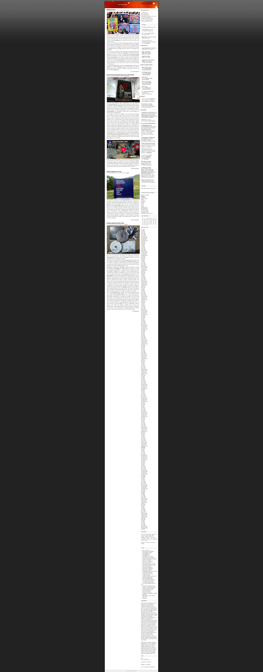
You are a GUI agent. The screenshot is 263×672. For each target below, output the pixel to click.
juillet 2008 (143, 491)
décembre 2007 (144, 498)
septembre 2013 (144, 416)
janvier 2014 (143, 411)
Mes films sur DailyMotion (147, 561)
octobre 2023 (143, 269)
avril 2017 (143, 364)
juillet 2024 (143, 257)
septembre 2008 (144, 488)
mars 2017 (143, 366)
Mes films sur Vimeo (146, 562)
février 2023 (143, 278)
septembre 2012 (144, 431)
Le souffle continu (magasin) (148, 582)
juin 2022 (143, 288)
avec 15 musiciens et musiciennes (148, 126)
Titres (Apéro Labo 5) (146, 72)
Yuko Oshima (114, 292)
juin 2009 (143, 477)
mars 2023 (143, 277)
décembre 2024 (144, 251)
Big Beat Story (111, 9)
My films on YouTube (146, 560)
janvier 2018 (143, 353)
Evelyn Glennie (113, 104)
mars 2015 (143, 394)
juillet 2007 (143, 504)
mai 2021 (143, 304)
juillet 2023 (143, 272)
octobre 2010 (143, 458)
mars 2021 (143, 307)
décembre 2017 (144, 354)
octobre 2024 (143, 254)
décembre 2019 (144, 325)
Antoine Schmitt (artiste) (147, 572)
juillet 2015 (143, 389)
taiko (137, 299)
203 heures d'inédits (152, 36)
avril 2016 (143, 379)
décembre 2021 (144, 296)
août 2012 (143, 432)
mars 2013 (143, 423)
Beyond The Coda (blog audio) (148, 585)
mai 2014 (143, 406)
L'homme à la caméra (145, 173)
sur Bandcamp (149, 165)
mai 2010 (143, 464)
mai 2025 (143, 245)
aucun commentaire (135, 71)
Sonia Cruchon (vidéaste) (147, 567)
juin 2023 (143, 273)
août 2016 (143, 374)
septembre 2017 (144, 358)
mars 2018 (143, 351)
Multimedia (143, 197)
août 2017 (143, 359)
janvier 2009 (143, 483)
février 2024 (143, 264)
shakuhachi (125, 286)
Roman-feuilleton (144, 208)
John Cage (126, 274)
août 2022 (143, 286)
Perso (142, 204)
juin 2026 (143, 229)
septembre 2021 (144, 299)
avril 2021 (143, 305)
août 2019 (143, 330)
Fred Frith (120, 105)
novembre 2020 (144, 311)
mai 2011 (143, 450)
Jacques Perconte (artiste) (147, 573)
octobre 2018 (143, 342)
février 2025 (143, 249)
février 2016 (143, 381)
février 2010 (143, 467)
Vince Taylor (116, 65)
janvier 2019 (143, 338)
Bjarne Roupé (117, 205)
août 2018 (143, 345)
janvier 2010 (143, 469)
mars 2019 (143, 336)
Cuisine (142, 203)
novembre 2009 (144, 471)
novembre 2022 (144, 282)
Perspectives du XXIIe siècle (149, 137)
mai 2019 (143, 334)
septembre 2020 (144, 314)
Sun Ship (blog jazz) (146, 590)
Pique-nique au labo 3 (147, 149)
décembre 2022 (144, 281)
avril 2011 (143, 451)
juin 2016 (143, 377)
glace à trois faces (145, 174)
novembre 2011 (144, 443)
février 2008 (143, 497)
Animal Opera (147, 56)
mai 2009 (143, 478)
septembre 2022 (144, 284)
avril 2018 (143, 350)
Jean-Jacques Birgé (122, 4)
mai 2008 (143, 493)
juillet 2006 (143, 519)
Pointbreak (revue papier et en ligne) (149, 593)
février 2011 (143, 454)
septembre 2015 (144, 388)
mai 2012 (143, 435)
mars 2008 (143, 496)
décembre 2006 (144, 513)
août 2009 (143, 475)
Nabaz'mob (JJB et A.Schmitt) (148, 557)
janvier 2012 (143, 440)
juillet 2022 (143, 287)
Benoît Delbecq (110, 275)
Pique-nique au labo (150, 143)
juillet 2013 (143, 418)
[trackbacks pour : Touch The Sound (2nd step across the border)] (138, 168)
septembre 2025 (144, 240)
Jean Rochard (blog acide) (147, 589)
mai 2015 (143, 391)
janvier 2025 (143, 250)
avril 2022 (143, 291)
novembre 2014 (144, 399)
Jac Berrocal (125, 52)
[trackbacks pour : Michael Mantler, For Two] (138, 219)
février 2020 (143, 322)
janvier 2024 (143, 265)
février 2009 (143, 482)
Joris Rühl (122, 267)
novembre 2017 (144, 356)
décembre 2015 (144, 384)
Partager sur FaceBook (145, 664)
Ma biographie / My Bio (147, 552)
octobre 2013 (143, 415)
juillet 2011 (143, 448)
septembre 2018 (144, 343)
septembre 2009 (144, 474)
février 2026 (143, 234)
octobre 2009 (143, 472)
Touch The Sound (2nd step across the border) (120, 75)
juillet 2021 (143, 302)
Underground (152, 98)
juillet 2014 (143, 404)
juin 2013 (143, 420)
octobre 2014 (143, 400)
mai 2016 (143, 378)
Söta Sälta (144, 596)
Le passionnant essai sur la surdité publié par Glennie (117, 133)
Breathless (120, 66)
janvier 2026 (143, 235)
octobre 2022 (143, 283)
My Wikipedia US (145, 555)
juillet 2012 (143, 433)
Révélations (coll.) (144, 209)
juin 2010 (143, 463)
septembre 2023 (144, 270)
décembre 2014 (144, 397)
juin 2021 (143, 303)
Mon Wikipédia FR (146, 554)
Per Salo (120, 202)
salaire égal (143, 171)
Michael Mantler (126, 199)
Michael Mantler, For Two (114, 171)
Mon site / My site (146, 550)
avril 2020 (143, 320)
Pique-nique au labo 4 (146, 52)
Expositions (143, 201)
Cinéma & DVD (144, 198)
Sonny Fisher (129, 65)
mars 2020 (143, 321)
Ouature (126, 257)
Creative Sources (120, 293)
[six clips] (140, 117)
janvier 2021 (143, 309)
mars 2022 (143, 292)
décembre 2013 (144, 412)
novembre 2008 (144, 486)
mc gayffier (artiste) (146, 574)
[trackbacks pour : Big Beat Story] (138, 71)
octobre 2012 (143, 429)
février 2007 (143, 510)
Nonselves (143, 119)
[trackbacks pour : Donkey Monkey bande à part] (138, 311)
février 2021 (143, 308)
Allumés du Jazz (144, 207)
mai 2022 (143, 289)
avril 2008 (143, 494)
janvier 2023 (143, 280)
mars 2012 (143, 438)
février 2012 (143, 439)
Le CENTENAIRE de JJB (146, 125)
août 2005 (143, 529)
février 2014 (143, 410)
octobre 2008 (143, 487)
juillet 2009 (143, 476)
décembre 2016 (144, 369)
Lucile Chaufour (121, 59)
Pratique (142, 202)
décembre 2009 (144, 470)
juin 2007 (143, 505)
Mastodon (153, 666)
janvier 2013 (143, 426)
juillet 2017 (143, 361)
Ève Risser (109, 267)
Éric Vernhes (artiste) (146, 566)
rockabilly (110, 48)
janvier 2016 (143, 383)
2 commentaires (135, 311)
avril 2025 (143, 246)
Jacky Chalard (114, 57)
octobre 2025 (143, 239)
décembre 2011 (144, 442)
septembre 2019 (144, 329)
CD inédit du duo (147, 179)
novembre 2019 (144, 326)
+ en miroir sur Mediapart (146, 17)
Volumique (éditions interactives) (148, 563)
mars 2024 (143, 262)
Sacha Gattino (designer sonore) (148, 565)
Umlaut (111, 269)
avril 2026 (143, 232)
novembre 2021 (144, 297)
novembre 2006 (144, 514)
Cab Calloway (117, 40)
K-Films (137, 160)
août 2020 (143, 315)
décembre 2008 (144, 485)
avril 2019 (143, 335)
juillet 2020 (143, 316)
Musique (127, 10)
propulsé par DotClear (131, 670)
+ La (151, 173)
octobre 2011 (143, 444)
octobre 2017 (143, 357)
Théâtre (142, 199)
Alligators (109, 66)
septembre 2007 (144, 502)
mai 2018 (143, 348)
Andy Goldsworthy (110, 111)
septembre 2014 (144, 401)
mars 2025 (143, 248)
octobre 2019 (143, 327)
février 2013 (143, 424)
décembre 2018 (144, 340)
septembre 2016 (144, 373)
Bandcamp (149, 146)
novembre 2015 (144, 385)
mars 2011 (143, 453)
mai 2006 (143, 521)
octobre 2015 (143, 386)
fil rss (142, 658)
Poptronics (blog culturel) (147, 577)
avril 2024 (143, 261)
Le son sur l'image (144, 210)
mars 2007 (143, 509)
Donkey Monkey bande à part (115, 223)
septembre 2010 (144, 459)
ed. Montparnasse (114, 69)
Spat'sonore (144, 598)
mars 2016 (143, 380)
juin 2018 (143, 347)
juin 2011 (143, 449)
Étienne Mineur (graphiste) (147, 568)
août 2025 (143, 242)
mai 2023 (143, 275)
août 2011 (143, 447)
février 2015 (143, 395)
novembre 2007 (144, 499)
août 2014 (143, 402)
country (120, 48)
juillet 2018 (143, 346)
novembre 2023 (144, 267)
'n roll (136, 44)
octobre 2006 (143, 515)
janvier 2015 (143, 396)
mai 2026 (143, 230)
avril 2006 (143, 523)
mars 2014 (143, 408)
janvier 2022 (143, 294)
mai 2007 (143, 507)
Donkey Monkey (110, 257)
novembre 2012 (144, 428)
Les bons (151, 171)
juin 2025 (143, 244)
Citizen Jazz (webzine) (146, 592)
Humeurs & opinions (145, 195)
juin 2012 (143, 434)
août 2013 (143, 417)
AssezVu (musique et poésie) (148, 588)
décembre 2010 (144, 455)
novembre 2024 (144, 253)
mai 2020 (143, 319)
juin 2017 (143, 362)
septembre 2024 (144, 255)
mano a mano (128, 260)
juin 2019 (143, 332)
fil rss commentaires (145, 659)
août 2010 (143, 460)
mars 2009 (143, 481)
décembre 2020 (144, 310)
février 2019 (143, 337)
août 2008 (143, 490)
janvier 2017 (143, 368)
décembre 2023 (144, 266)
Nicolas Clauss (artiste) (147, 569)
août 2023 (143, 271)
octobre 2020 (143, 313)
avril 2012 (143, 437)
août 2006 (143, 518)
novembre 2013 (144, 413)
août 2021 (143, 300)
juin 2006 (143, 520)
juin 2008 (143, 492)
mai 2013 (143, 421)
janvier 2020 (143, 324)
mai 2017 (143, 363)
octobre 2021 (143, 298)
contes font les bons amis (146, 172)
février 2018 (143, 352)
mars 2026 (143, 233)
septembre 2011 (144, 445)
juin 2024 (143, 259)
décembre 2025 (144, 237)
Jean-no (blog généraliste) (147, 578)
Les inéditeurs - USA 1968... (148, 556)
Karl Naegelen (117, 268)
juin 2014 (143, 405)
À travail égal (151, 169)
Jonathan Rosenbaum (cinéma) (148, 576)
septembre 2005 (144, 528)
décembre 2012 (144, 427)
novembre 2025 (144, 238)
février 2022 (143, 293)
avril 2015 (143, 393)
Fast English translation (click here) (148, 27)
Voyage (142, 206)
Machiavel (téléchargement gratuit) (149, 558)
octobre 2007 (143, 501)
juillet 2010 (143, 461)
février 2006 (143, 525)
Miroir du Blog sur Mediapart (148, 551)
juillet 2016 (143, 375)
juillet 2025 (143, 243)
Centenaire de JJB (144, 212)
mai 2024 (143, 260)
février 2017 (143, 367)
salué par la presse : (147, 129)
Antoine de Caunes (135, 54)
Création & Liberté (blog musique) (149, 587)
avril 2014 (143, 407)
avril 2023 (143, 276)
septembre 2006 (144, 517)
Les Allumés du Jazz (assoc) (148, 581)
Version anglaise (145, 101)
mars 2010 (143, 466)
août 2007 (143, 503)
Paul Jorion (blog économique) (148, 579)
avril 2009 (143, 480)
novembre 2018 (144, 341)
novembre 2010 (144, 456)
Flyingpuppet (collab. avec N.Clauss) (149, 571)
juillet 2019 (143, 331)
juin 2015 (143, 390)
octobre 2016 (143, 372)
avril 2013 (143, 422)
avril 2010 (143, 465)
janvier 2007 (143, 512)
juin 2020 (143, 318)
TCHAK (143, 61)
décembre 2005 (144, 526)
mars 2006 (143, 524)
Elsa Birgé (144, 594)
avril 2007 (143, 508)
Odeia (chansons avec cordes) (148, 595)
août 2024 (143, 256)
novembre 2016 (144, 370)
